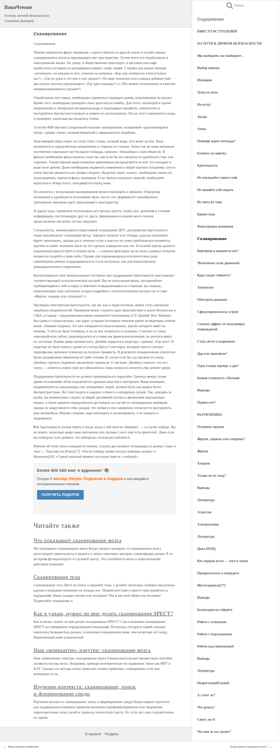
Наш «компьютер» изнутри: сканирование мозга (92, 649)
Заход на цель (207, 92)
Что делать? (206, 707)
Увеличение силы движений (218, 262)
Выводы (203, 390)
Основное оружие (210, 426)
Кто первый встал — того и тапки (222, 560)
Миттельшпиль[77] (211, 585)
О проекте (93, 734)
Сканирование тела (57, 576)
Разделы (112, 734)
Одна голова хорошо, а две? (218, 365)
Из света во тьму (209, 201)
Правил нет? (206, 402)
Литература (205, 499)
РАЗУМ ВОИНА (209, 414)
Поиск (234, 5)
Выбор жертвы (208, 67)
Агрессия (204, 512)
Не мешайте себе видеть (215, 189)
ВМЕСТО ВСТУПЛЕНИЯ (217, 31)
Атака (201, 128)
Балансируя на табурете (214, 609)
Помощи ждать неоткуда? (216, 141)
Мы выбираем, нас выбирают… (221, 55)
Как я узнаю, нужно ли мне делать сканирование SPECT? (103, 613)
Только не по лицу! (211, 475)
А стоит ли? (206, 695)
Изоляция (204, 80)
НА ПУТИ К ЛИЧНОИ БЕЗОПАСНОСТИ (229, 43)
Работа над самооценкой (215, 646)
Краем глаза (206, 214)
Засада (202, 116)
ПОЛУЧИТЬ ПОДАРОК (60, 495)
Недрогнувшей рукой (213, 682)
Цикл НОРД (206, 548)
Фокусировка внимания (215, 226)
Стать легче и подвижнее (216, 341)
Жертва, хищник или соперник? (221, 438)
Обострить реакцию (212, 299)
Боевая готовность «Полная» (218, 377)
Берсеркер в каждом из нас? (218, 250)
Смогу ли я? (206, 719)
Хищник (203, 463)
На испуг (204, 104)
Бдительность (207, 165)
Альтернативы (208, 524)
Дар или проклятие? (212, 353)
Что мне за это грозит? (214, 731)
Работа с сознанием (211, 621)
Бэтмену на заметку (211, 153)
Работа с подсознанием (214, 634)
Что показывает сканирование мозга (78, 540)
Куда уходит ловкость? (214, 275)
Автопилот (205, 287)
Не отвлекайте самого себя (217, 177)
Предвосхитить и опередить (218, 573)
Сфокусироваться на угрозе (217, 311)
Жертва (202, 451)
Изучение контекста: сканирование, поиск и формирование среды (85, 690)
